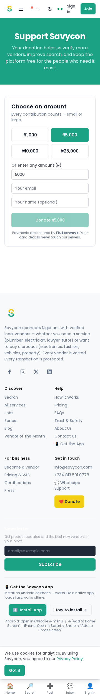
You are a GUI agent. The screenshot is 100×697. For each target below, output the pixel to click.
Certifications (17, 482)
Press (9, 490)
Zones (10, 420)
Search (11, 397)
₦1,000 (30, 135)
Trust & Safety (68, 420)
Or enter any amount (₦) (36, 165)
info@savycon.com (73, 467)
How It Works (66, 397)
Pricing (60, 405)
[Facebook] (9, 372)
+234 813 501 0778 (71, 475)
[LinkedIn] (49, 372)
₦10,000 (30, 151)
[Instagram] (23, 372)
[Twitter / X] (36, 372)
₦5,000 (69, 135)
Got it (14, 670)
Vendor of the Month (24, 436)
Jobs (8, 413)
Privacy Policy (70, 659)
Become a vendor (21, 467)
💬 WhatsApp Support (67, 485)
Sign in (71, 8)
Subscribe (50, 564)
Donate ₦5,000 (50, 220)
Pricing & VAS (17, 475)
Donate (69, 501)
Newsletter (16, 529)
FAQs (59, 413)
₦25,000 (70, 151)
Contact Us (65, 436)
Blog (8, 428)
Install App (27, 610)
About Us (63, 428)
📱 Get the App (69, 444)
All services (15, 405)
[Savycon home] (9, 9)
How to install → (70, 610)
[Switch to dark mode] (49, 8)
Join (88, 9)
